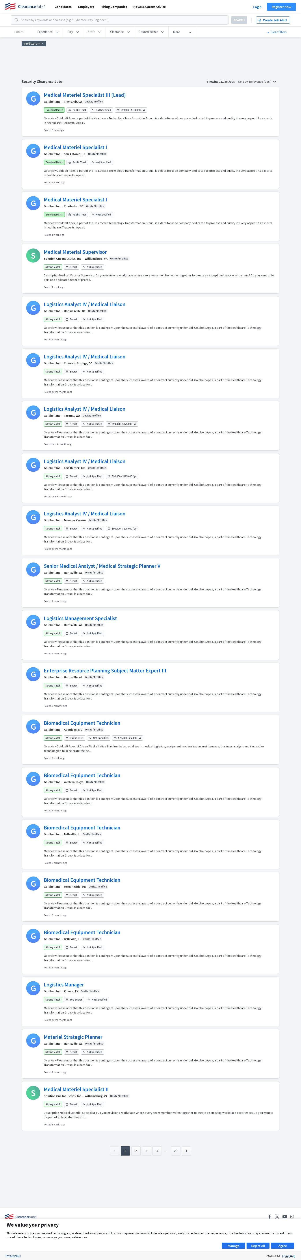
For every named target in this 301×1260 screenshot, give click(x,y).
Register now (281, 7)
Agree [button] (282, 1246)
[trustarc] (288, 1255)
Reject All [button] (258, 1246)
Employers (86, 6)
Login (257, 7)
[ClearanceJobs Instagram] (292, 1216)
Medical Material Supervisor (75, 251)
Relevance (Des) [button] (260, 81)
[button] (48, 32)
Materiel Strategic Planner (73, 1037)
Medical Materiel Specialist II (76, 1089)
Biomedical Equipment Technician (82, 722)
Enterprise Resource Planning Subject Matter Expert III (105, 670)
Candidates (63, 6)
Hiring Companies (113, 6)
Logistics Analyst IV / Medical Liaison (84, 304)
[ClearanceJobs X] (277, 1216)
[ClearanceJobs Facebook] (269, 1216)
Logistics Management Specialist (80, 618)
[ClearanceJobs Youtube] (284, 1216)
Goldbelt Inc (52, 102)
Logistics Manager (64, 984)
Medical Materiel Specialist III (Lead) (85, 94)
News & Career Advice (149, 6)
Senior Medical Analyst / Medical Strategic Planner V (102, 565)
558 (175, 1151)
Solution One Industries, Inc (62, 259)
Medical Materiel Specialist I (75, 147)
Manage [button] (233, 1246)
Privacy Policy (13, 1255)
